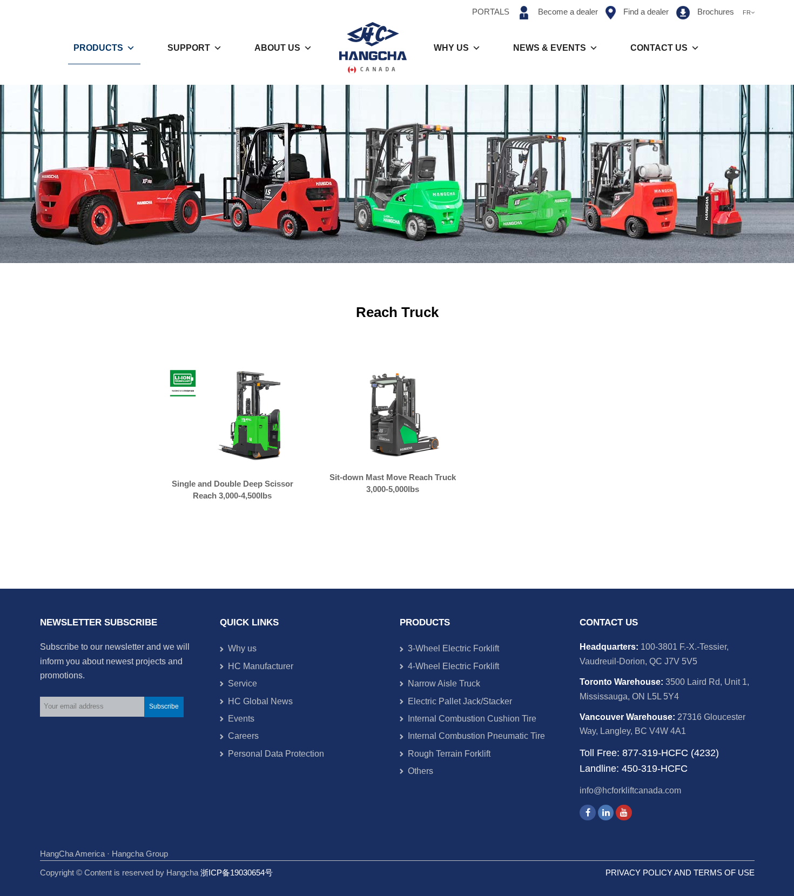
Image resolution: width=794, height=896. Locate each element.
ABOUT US (277, 47)
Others (420, 771)
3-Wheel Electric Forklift (453, 648)
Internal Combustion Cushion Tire (472, 718)
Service (242, 683)
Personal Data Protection (276, 753)
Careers (243, 735)
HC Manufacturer (260, 666)
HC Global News (260, 701)
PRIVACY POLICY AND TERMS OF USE (680, 872)
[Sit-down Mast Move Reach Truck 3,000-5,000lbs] (397, 413)
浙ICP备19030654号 (236, 872)
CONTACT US (659, 47)
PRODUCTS (98, 47)
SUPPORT (188, 47)
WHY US (451, 47)
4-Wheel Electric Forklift (453, 666)
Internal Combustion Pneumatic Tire (476, 735)
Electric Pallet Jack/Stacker (460, 701)
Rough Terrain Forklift (449, 753)
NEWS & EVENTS (549, 47)
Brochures (716, 12)
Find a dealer (646, 12)
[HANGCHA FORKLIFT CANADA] (373, 48)
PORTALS (490, 12)
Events (241, 718)
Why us (242, 648)
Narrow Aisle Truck (444, 683)
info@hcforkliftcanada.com (630, 790)
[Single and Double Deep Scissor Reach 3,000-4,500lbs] (236, 417)
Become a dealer (568, 12)
